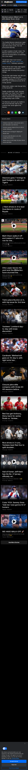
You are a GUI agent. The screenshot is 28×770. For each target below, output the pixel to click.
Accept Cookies (14, 761)
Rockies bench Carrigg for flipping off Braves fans (12, 132)
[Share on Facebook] (12, 112)
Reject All (14, 764)
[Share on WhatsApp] (16, 112)
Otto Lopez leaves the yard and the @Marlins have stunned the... (12, 270)
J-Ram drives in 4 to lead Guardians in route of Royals (13, 209)
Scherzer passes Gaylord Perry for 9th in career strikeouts (13, 128)
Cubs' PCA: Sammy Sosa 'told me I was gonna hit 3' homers (14, 504)
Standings (22, 5)
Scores (10, 5)
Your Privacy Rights (14, 768)
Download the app (21, 2)
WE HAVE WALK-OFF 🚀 (13, 531)
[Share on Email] (19, 112)
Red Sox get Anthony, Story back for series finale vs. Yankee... (12, 415)
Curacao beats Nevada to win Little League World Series (12, 136)
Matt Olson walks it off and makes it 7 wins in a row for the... (12, 238)
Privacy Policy (15, 758)
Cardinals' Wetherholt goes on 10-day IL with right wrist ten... (12, 357)
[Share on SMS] (23, 112)
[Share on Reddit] (8, 112)
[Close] (24, 743)
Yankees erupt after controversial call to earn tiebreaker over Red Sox (13, 123)
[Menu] (2, 2)
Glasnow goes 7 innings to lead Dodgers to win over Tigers (14, 180)
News (15, 5)
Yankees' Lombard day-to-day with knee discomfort (13, 328)
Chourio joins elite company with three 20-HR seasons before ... (13, 386)
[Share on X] (5, 112)
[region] (14, 756)
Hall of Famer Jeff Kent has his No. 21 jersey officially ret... (12, 474)
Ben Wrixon (4, 21)
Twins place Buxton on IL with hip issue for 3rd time (13, 301)
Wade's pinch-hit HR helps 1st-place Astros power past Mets (14, 141)
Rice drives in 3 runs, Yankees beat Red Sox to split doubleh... (13, 445)
